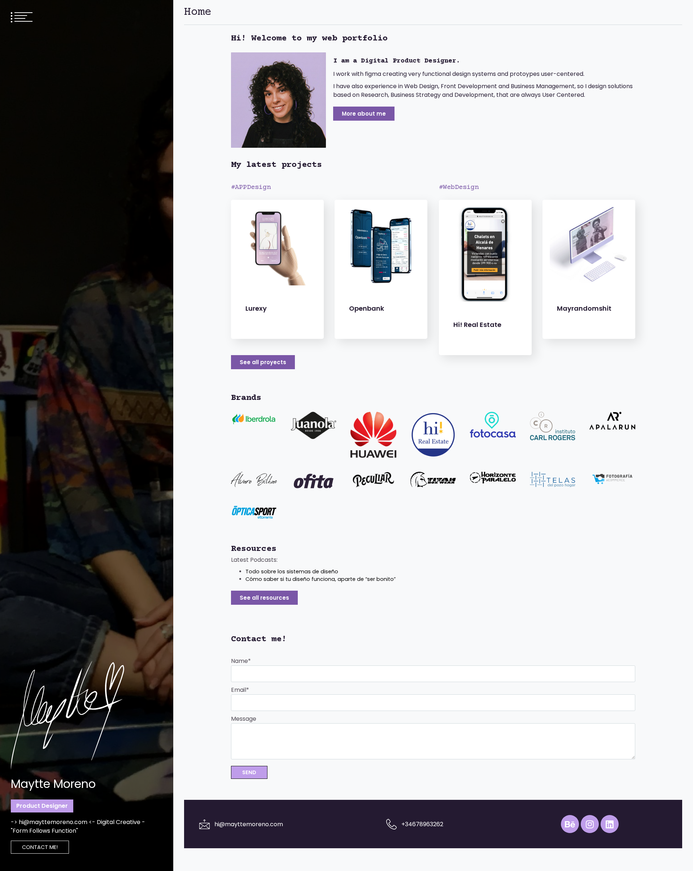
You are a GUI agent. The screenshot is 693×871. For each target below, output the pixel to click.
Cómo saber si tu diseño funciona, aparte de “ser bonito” (320, 579)
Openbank (366, 308)
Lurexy (256, 308)
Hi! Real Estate (477, 324)
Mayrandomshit (584, 308)
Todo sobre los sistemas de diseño (291, 571)
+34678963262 (422, 824)
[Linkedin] (610, 824)
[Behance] (570, 824)
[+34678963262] (391, 824)
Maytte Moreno (53, 784)
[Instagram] (590, 824)
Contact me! (40, 847)
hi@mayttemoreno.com (248, 824)
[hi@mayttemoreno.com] (204, 824)
